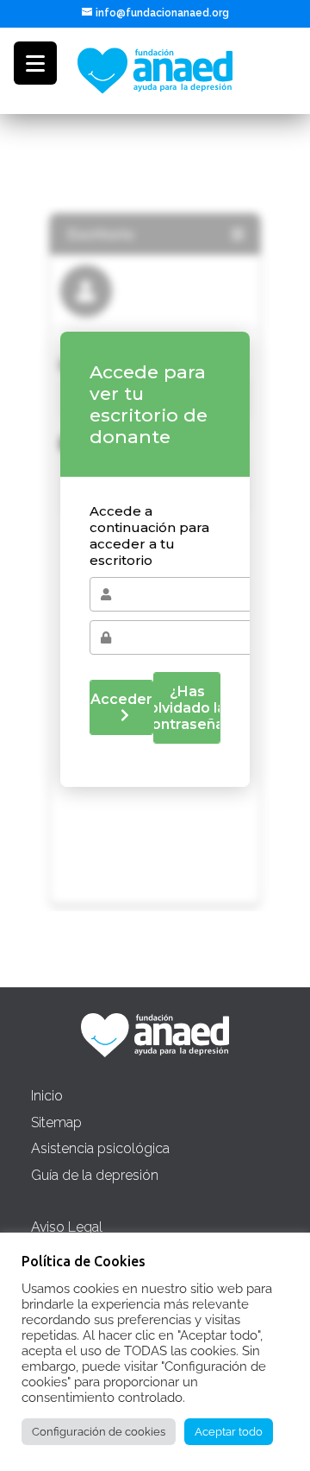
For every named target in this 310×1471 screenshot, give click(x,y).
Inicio (47, 1095)
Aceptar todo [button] (229, 1431)
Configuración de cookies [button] (98, 1431)
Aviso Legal (66, 1227)
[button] (35, 63)
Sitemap (56, 1122)
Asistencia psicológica (100, 1148)
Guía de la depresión (94, 1175)
